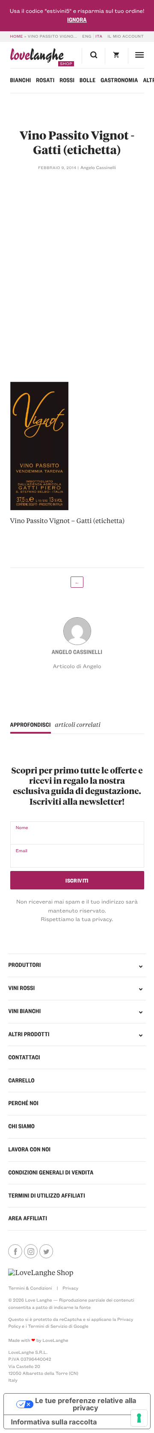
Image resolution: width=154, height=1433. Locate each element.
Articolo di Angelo (77, 666)
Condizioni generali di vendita (50, 1172)
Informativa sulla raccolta (54, 1422)
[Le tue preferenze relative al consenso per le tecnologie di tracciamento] (139, 1418)
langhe (37, 57)
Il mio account (126, 36)
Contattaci (24, 1057)
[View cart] (116, 56)
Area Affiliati (27, 1218)
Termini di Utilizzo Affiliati (46, 1195)
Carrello (21, 1080)
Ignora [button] (76, 20)
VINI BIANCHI (24, 1011)
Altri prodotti (28, 1034)
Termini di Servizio (47, 1326)
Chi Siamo (21, 1126)
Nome (22, 827)
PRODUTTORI (24, 965)
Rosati (45, 80)
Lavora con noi (29, 1149)
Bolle (87, 80)
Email (21, 850)
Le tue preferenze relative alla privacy (85, 1404)
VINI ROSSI (21, 988)
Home (16, 36)
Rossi (66, 80)
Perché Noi (23, 1103)
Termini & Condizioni (30, 1288)
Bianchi (20, 80)
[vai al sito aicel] (40, 1273)
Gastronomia (119, 80)
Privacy (70, 1288)
